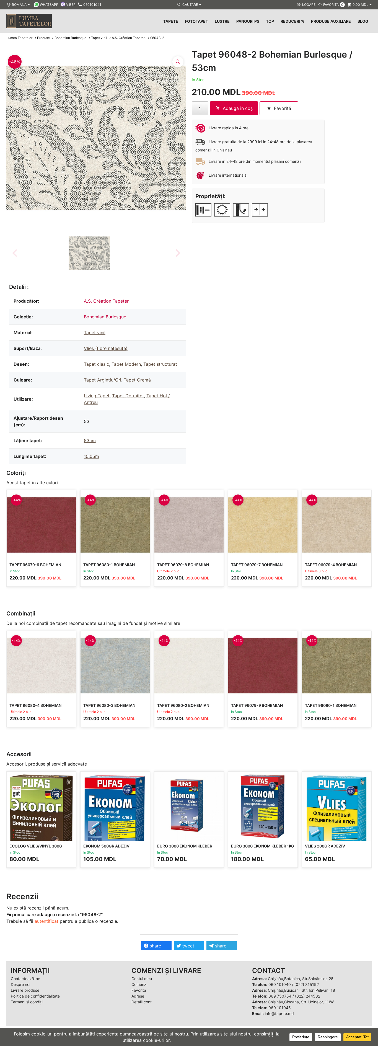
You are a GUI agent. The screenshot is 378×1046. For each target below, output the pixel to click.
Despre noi (20, 984)
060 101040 (279, 984)
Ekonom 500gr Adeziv (106, 846)
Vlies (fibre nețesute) (106, 348)
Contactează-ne (25, 978)
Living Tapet (97, 395)
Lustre (222, 21)
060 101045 (279, 1007)
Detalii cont (141, 1001)
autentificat (46, 921)
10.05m (91, 456)
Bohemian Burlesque (105, 317)
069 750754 (279, 996)
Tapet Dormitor (128, 395)
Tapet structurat (160, 364)
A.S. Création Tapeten (107, 301)
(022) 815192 (306, 984)
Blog (363, 21)
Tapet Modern (126, 364)
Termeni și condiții (27, 1001)
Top (270, 21)
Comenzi (139, 984)
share (154, 946)
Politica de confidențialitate (35, 996)
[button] (89, 253)
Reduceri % (292, 21)
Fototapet (196, 21)
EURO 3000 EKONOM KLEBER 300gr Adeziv (184, 848)
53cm (90, 440)
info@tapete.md (279, 1013)
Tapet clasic (96, 364)
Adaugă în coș (238, 108)
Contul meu (141, 978)
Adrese (137, 996)
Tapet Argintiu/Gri (102, 380)
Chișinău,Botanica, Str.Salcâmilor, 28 (300, 978)
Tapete (170, 21)
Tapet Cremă (137, 380)
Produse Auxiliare (331, 21)
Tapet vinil (94, 332)
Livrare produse (25, 990)
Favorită (138, 990)
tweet (187, 946)
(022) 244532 (307, 996)
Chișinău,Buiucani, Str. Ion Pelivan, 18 (301, 990)
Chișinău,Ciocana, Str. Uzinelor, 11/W (301, 1001)
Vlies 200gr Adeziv (325, 846)
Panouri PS (247, 21)
